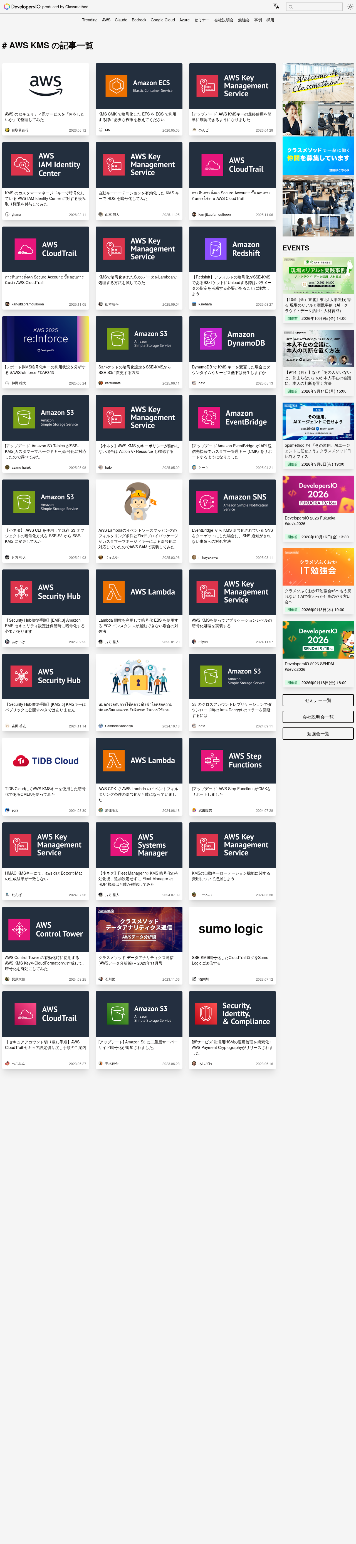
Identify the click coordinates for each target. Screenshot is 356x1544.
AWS (106, 19)
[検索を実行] (290, 7)
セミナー (202, 19)
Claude (121, 19)
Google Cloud (163, 19)
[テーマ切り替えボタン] (350, 6)
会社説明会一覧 (318, 717)
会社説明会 (224, 19)
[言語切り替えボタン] (276, 5)
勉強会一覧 (318, 733)
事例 (258, 19)
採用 (270, 19)
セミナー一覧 (318, 700)
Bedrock (139, 19)
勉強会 (244, 19)
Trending (90, 19)
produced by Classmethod (65, 6)
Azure (184, 19)
